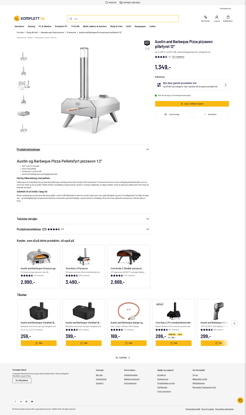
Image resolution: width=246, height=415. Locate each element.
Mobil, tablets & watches (95, 26)
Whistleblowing (199, 383)
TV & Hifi (75, 26)
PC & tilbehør (45, 26)
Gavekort (99, 383)
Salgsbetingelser (131, 375)
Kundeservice (162, 379)
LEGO (128, 26)
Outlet (153, 26)
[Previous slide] (33, 91)
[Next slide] (147, 91)
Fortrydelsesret (130, 383)
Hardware (19, 26)
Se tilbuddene (22, 380)
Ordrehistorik (101, 379)
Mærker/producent (132, 379)
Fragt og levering (164, 391)
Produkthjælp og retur (166, 383)
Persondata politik (193, 409)
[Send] (71, 18)
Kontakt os (161, 375)
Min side (99, 375)
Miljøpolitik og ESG (200, 379)
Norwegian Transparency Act (204, 387)
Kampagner (140, 26)
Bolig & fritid (116, 26)
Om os (195, 375)
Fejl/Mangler (162, 387)
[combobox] (123, 18)
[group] (90, 91)
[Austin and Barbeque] (147, 43)
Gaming (31, 26)
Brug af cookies (208, 409)
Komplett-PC (61, 26)
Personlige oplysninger (224, 409)
